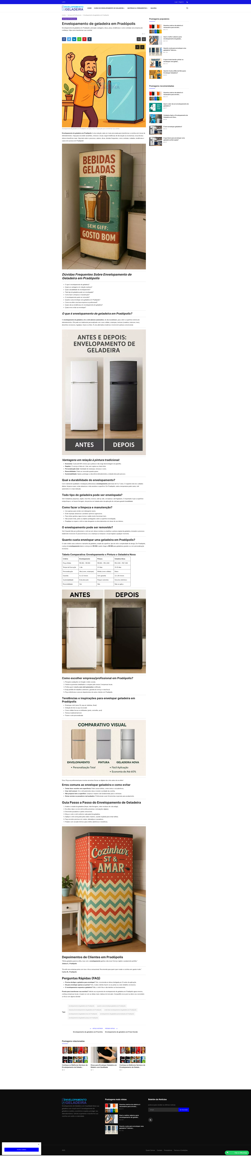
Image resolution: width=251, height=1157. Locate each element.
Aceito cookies (21, 1150)
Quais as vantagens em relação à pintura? (78, 287)
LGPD (63, 2)
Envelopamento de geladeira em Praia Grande (121, 1032)
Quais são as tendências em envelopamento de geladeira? (84, 305)
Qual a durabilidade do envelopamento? (77, 289)
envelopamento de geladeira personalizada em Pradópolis (117, 1014)
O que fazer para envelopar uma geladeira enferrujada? (174, 139)
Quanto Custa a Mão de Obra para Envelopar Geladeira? (174, 72)
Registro (181, 2)
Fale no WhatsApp (241, 1153)
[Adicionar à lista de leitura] (144, 39)
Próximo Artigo (110, 1028)
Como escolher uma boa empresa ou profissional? (81, 302)
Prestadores (168, 1150)
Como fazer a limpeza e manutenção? (77, 295)
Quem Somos (150, 1150)
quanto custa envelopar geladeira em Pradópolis (111, 1006)
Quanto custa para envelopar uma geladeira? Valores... (174, 49)
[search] (187, 8)
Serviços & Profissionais (74, 15)
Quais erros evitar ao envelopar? (75, 307)
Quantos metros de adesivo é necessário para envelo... (173, 26)
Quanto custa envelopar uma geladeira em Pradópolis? (82, 300)
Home (89, 8)
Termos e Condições (181, 1150)
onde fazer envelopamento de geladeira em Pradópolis (120, 1010)
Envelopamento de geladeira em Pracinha (88, 1032)
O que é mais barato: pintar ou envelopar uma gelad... (173, 60)
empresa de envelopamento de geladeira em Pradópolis (85, 1010)
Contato (159, 1150)
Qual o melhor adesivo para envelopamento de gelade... (172, 38)
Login (176, 2)
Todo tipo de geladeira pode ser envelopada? (79, 292)
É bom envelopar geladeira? (172, 126)
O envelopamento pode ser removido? (77, 297)
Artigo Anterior (97, 1028)
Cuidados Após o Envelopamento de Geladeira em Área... (175, 116)
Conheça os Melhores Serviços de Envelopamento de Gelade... (75, 1066)
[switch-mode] (187, 2)
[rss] (150, 1120)
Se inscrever (184, 1110)
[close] (38, 1144)
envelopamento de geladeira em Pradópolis (81, 1006)
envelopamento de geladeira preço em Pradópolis (83, 1018)
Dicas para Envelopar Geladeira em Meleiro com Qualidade (104, 1066)
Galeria (153, 8)
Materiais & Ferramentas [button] (137, 8)
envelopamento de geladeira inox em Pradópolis (83, 1014)
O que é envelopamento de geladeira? (77, 284)
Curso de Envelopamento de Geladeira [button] (109, 8)
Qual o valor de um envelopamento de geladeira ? (176, 105)
